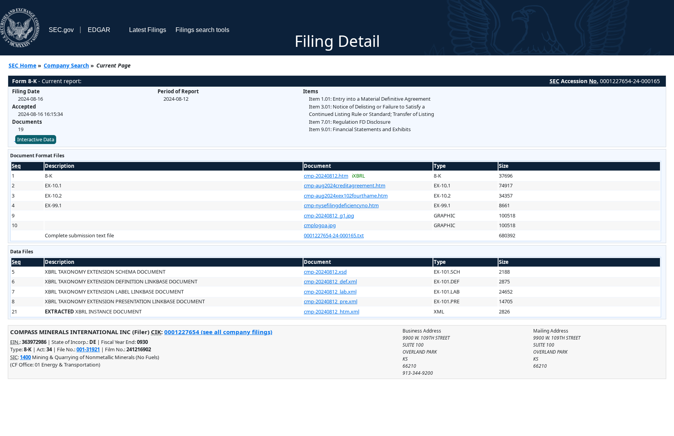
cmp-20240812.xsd (325, 271)
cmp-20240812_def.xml (330, 281)
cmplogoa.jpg (320, 225)
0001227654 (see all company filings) (218, 332)
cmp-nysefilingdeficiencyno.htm (341, 205)
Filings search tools (202, 30)
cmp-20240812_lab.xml (330, 291)
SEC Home (22, 65)
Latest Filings (147, 30)
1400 (25, 357)
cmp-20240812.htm (326, 175)
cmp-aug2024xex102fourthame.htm (346, 195)
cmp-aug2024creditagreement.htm (344, 185)
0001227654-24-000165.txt (334, 235)
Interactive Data (35, 139)
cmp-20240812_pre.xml (330, 301)
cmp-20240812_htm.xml (331, 311)
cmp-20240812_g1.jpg (329, 215)
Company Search (66, 65)
